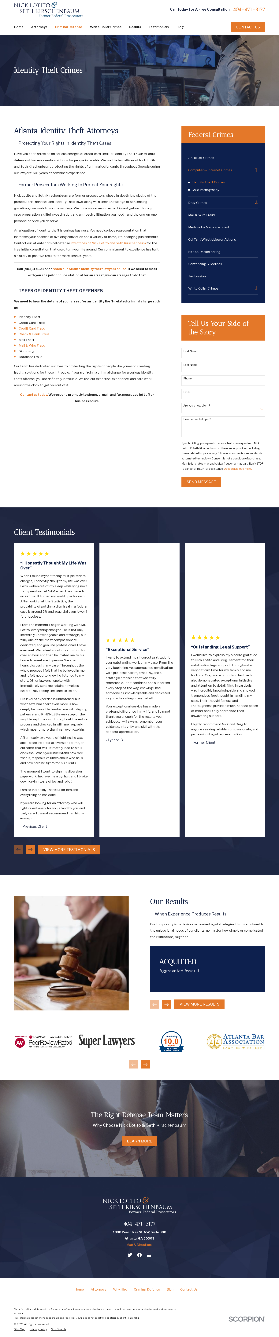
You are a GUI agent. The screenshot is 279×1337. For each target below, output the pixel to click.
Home (79, 1289)
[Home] (48, 9)
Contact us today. (34, 394)
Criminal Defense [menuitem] (68, 27)
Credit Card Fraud (32, 328)
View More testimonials (69, 849)
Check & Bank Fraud (34, 334)
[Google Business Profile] (149, 1255)
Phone (187, 378)
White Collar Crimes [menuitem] (105, 27)
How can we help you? (197, 419)
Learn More (139, 1141)
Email (186, 392)
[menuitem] (223, 158)
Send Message (201, 482)
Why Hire (120, 1289)
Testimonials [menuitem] (159, 27)
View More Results (199, 1004)
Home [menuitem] (19, 27)
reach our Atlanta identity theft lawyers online (89, 269)
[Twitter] (130, 1255)
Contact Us (248, 27)
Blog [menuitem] (180, 27)
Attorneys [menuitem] (39, 27)
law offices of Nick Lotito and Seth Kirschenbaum (108, 243)
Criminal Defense (147, 1289)
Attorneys (98, 1289)
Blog (170, 1289)
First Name (190, 351)
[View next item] (30, 849)
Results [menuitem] (135, 27)
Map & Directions (139, 1245)
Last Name (190, 364)
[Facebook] (139, 1255)
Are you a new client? (196, 405)
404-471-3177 (249, 9)
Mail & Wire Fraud (32, 345)
